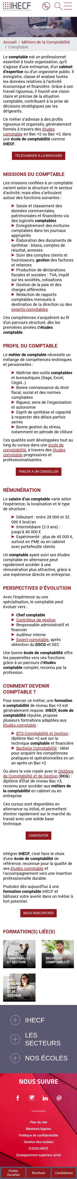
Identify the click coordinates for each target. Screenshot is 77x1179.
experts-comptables (29, 309)
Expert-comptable (32, 639)
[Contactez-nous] (59, 1098)
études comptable (19, 725)
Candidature (64, 1173)
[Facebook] (18, 1098)
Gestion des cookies (38, 1142)
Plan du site (38, 1122)
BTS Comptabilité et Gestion (42, 733)
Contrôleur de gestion (36, 619)
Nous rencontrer (38, 913)
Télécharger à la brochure (38, 156)
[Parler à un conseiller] (46, 6)
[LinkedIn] (45, 1098)
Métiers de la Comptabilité (46, 42)
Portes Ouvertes (13, 1173)
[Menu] (68, 6)
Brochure (38, 1173)
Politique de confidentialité (38, 1135)
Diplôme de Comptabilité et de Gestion (38, 774)
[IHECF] (20, 6)
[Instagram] (31, 1098)
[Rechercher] (57, 6)
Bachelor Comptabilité (36, 748)
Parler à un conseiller (38, 472)
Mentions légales (38, 1129)
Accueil (10, 42)
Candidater (38, 835)
